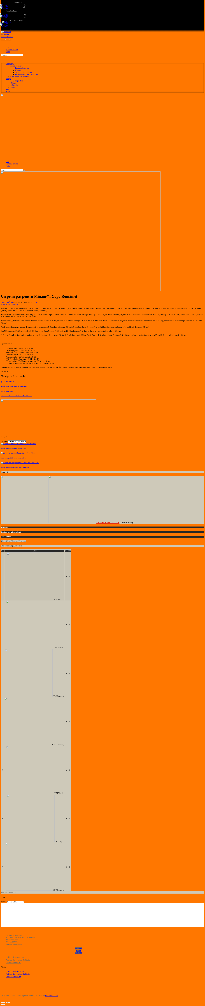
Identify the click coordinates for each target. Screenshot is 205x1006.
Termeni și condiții (13, 962)
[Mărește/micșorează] (9, 1002)
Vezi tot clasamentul (8, 892)
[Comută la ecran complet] (7, 1002)
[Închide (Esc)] (2, 1002)
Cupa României (7, 302)
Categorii (4, 441)
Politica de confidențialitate (18, 960)
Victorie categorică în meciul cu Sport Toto (13, 458)
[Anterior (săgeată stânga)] (2, 1004)
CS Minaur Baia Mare (7, 37)
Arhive (3, 902)
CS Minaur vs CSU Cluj (108, 522)
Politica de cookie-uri (15, 957)
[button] (78, 967)
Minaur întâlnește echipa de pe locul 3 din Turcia (15, 467)
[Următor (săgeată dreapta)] (4, 1004)
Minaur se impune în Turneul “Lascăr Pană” (13, 448)
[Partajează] (4, 1002)
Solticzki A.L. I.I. (51, 996)
